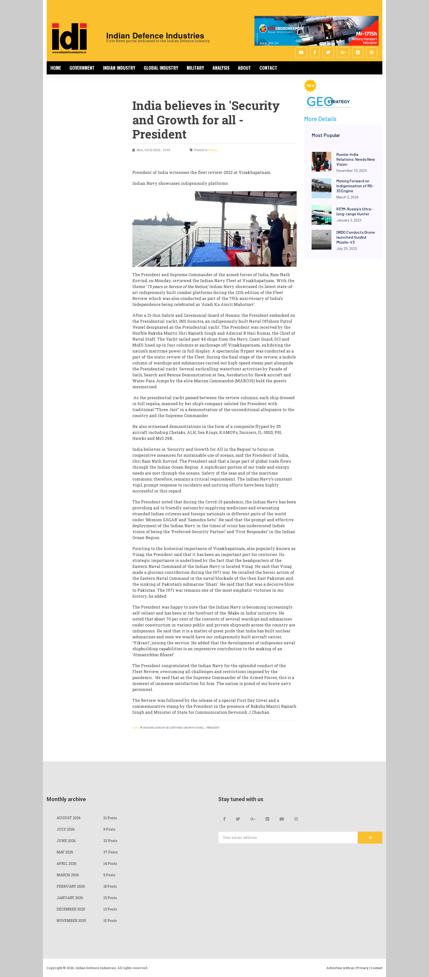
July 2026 (66, 829)
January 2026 (70, 897)
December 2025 (71, 909)
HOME (135, 727)
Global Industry (161, 68)
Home (55, 68)
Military (195, 68)
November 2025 (71, 920)
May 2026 (65, 852)
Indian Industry (119, 68)
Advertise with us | (341, 968)
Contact (268, 68)
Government (82, 68)
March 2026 (68, 875)
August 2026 (69, 817)
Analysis (221, 68)
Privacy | (363, 968)
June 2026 (66, 840)
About (244, 68)
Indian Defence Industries (155, 35)
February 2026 (71, 886)
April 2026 (66, 863)
